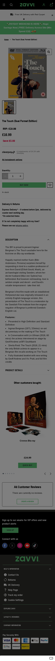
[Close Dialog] (51, 658)
